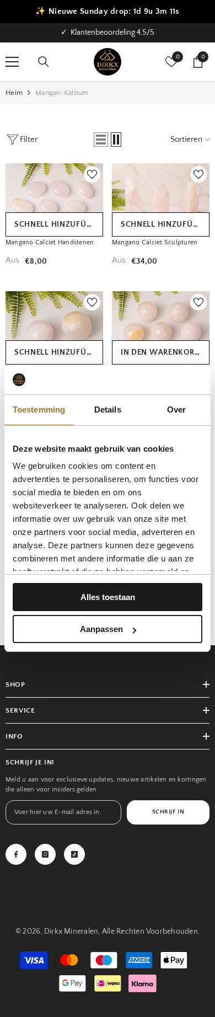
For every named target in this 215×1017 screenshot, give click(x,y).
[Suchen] (43, 61)
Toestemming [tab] (39, 409)
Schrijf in (168, 812)
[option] (107, 32)
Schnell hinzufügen (58, 224)
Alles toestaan (107, 597)
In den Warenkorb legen (165, 352)
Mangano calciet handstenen (50, 242)
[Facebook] (16, 854)
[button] (101, 139)
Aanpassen (101, 629)
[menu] (12, 61)
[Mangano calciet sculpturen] (160, 195)
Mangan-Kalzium (62, 93)
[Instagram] (45, 854)
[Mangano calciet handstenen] (54, 195)
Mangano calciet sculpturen (154, 242)
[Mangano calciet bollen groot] (54, 323)
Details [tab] (107, 409)
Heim (14, 93)
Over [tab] (176, 409)
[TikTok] (74, 854)
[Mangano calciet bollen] (160, 323)
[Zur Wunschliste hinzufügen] (92, 174)
